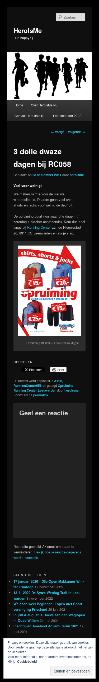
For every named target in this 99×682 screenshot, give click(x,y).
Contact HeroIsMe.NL (30, 115)
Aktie (58, 380)
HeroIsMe (27, 30)
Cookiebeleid (27, 661)
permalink (41, 395)
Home (19, 105)
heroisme (77, 174)
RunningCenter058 (27, 385)
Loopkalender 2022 (67, 115)
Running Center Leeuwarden (34, 390)
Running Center (39, 227)
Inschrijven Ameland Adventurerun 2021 (46, 625)
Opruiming (65, 385)
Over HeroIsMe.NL (44, 105)
